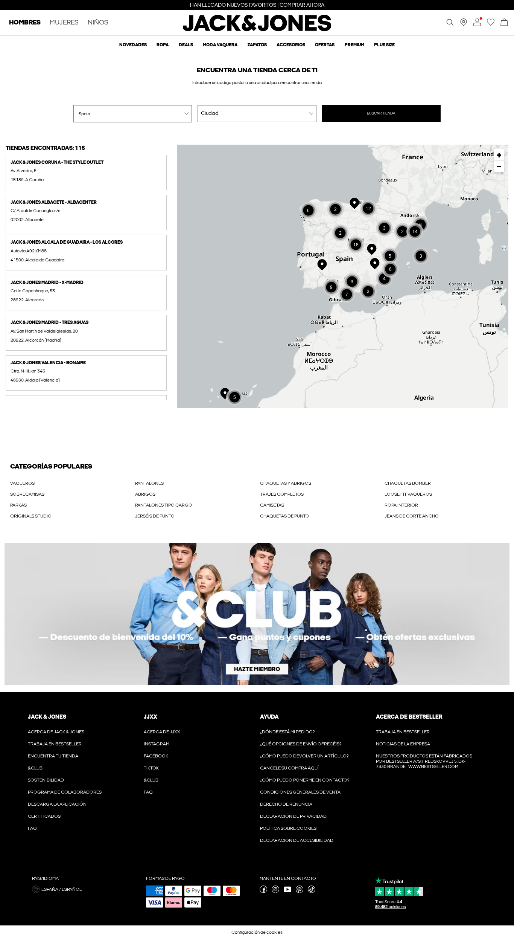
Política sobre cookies (288, 828)
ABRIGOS (145, 494)
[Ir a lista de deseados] (490, 24)
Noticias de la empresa (403, 744)
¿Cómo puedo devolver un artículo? (304, 756)
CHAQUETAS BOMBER (408, 483)
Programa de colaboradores (65, 792)
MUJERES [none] (64, 22)
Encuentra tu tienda (53, 756)
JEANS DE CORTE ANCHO (412, 516)
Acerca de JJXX (162, 731)
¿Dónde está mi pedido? (287, 731)
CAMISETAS (272, 505)
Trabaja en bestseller (55, 744)
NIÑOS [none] (98, 22)
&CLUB (35, 768)
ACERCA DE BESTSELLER (409, 716)
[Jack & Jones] (257, 29)
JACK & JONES (47, 716)
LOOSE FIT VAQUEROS (408, 494)
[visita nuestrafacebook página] (263, 891)
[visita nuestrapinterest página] (299, 891)
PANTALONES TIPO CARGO (163, 505)
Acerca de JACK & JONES (56, 731)
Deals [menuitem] (186, 44)
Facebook (156, 756)
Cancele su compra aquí (289, 768)
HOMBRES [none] (25, 22)
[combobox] (132, 113)
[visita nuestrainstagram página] (275, 891)
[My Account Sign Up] (257, 614)
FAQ (32, 828)
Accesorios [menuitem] (291, 44)
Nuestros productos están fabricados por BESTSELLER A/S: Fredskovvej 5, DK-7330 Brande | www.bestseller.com (424, 761)
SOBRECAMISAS (27, 494)
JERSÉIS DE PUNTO (155, 516)
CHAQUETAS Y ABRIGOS (285, 483)
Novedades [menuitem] (133, 44)
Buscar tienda (381, 113)
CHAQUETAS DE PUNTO (284, 516)
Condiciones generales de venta (300, 792)
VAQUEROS (22, 483)
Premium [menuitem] (354, 44)
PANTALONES (149, 483)
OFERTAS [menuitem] (325, 44)
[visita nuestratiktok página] (311, 891)
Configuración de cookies (257, 932)
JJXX (150, 716)
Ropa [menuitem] (163, 44)
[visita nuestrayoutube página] (287, 891)
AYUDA (269, 716)
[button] (86, 172)
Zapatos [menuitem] (257, 44)
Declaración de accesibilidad (296, 840)
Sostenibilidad (46, 780)
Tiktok (151, 768)
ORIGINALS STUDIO (31, 516)
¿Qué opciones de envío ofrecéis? (300, 744)
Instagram (156, 744)
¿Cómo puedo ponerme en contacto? (304, 780)
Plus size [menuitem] (384, 44)
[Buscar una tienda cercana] (463, 24)
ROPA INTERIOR (401, 505)
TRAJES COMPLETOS (282, 494)
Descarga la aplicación (57, 804)
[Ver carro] (504, 22)
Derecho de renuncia (286, 804)
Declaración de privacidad (293, 816)
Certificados (44, 816)
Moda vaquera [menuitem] (220, 44)
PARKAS (18, 505)
